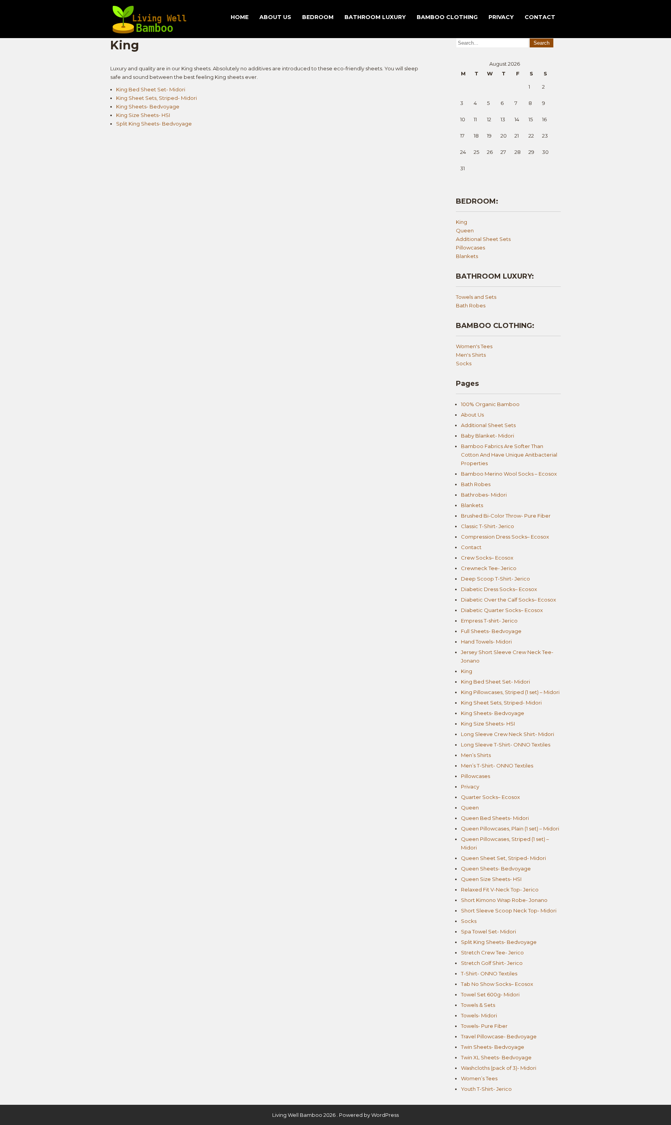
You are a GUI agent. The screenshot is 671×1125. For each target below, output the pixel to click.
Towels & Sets (478, 1005)
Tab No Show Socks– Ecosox (497, 984)
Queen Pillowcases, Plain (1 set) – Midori (510, 828)
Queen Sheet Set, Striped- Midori (503, 858)
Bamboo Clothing (447, 17)
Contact (540, 17)
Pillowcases (470, 247)
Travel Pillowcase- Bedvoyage (499, 1036)
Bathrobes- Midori (484, 495)
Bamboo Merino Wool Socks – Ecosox (509, 474)
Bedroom (318, 17)
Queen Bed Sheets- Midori (495, 818)
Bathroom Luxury (375, 17)
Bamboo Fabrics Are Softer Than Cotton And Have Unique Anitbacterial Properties (509, 454)
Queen (465, 230)
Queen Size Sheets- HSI (491, 879)
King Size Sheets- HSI (143, 115)
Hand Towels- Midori (486, 641)
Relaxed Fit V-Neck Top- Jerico (500, 889)
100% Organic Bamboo (490, 404)
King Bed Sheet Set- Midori (150, 89)
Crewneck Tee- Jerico (488, 568)
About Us (275, 17)
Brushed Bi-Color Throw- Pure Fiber (506, 516)
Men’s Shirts (476, 755)
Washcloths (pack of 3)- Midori (498, 1068)
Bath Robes (470, 305)
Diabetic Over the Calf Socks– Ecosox (508, 600)
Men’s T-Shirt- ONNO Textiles (497, 765)
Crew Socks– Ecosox (487, 558)
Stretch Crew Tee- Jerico (492, 952)
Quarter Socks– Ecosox (490, 797)
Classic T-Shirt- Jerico (487, 526)
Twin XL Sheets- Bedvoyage (496, 1057)
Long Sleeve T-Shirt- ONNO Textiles (505, 744)
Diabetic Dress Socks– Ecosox (499, 589)
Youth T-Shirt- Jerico (486, 1089)
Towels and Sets (476, 297)
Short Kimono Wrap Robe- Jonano (504, 900)
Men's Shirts (471, 355)
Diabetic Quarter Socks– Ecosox (502, 610)
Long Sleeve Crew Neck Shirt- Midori (507, 734)
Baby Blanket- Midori (487, 436)
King (461, 222)
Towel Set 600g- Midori (490, 994)
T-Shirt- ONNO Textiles (489, 973)
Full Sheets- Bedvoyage (491, 631)
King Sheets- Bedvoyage (147, 106)
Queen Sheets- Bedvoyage (496, 868)
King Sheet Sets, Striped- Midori (156, 98)
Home (240, 17)
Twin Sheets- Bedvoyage (492, 1047)
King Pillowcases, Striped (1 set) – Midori (510, 692)
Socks (463, 363)
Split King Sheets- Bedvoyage (154, 123)
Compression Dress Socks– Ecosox (505, 537)
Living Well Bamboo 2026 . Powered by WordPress (335, 1115)
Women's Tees (474, 346)
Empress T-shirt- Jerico (489, 620)
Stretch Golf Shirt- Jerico (492, 963)
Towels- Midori (479, 1015)
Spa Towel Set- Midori (488, 931)
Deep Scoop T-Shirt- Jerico (495, 579)
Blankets (467, 256)
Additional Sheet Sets (483, 239)
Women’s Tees (479, 1078)
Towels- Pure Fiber (484, 1026)
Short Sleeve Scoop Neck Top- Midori (508, 910)
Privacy (501, 17)
